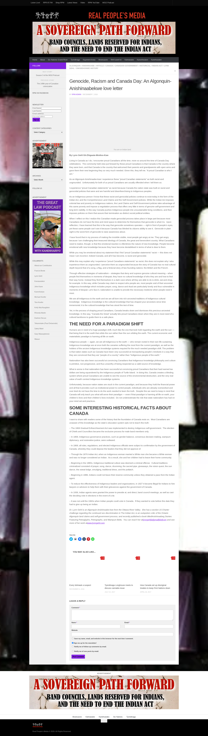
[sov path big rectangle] (104, 38)
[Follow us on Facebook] (44, 65)
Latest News (72, 3)
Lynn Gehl (38, 276)
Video (82, 3)
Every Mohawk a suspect (80, 585)
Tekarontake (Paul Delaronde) (46, 323)
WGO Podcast (108, 3)
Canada (109, 66)
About (42, 60)
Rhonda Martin (40, 313)
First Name (36, 108)
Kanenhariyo (39, 292)
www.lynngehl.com (96, 523)
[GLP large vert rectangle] (47, 253)
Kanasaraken (39, 281)
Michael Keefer (40, 297)
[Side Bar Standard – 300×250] (47, 168)
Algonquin (74, 66)
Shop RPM (60, 3)
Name (74, 622)
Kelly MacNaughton (42, 307)
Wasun (37, 339)
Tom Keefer (38, 302)
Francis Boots (39, 271)
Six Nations (118, 717)
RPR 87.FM (48, 3)
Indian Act (157, 66)
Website (75, 630)
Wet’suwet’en (116, 60)
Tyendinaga (75, 60)
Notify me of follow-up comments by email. (90, 647)
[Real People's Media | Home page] (91, 15)
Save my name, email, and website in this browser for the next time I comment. (103, 638)
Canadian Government (126, 66)
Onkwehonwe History (87, 68)
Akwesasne (103, 60)
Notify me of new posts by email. (86, 651)
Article (100, 66)
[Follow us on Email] (47, 65)
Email (127, 622)
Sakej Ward (38, 329)
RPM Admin (76, 94)
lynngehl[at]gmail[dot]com (155, 520)
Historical (144, 66)
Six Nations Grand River (58, 60)
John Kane (38, 286)
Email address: (38, 114)
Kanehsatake (156, 60)
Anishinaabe (88, 66)
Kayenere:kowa (89, 60)
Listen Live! (35, 3)
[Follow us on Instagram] (61, 65)
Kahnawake (129, 60)
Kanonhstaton (142, 60)
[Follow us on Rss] (51, 65)
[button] (122, 122)
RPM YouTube (93, 3)
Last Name (36, 111)
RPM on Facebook (40, 93)
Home (34, 60)
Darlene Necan (40, 318)
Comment (76, 608)
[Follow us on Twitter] (54, 65)
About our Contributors (43, 265)
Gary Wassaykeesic (42, 334)
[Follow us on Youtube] (58, 65)
